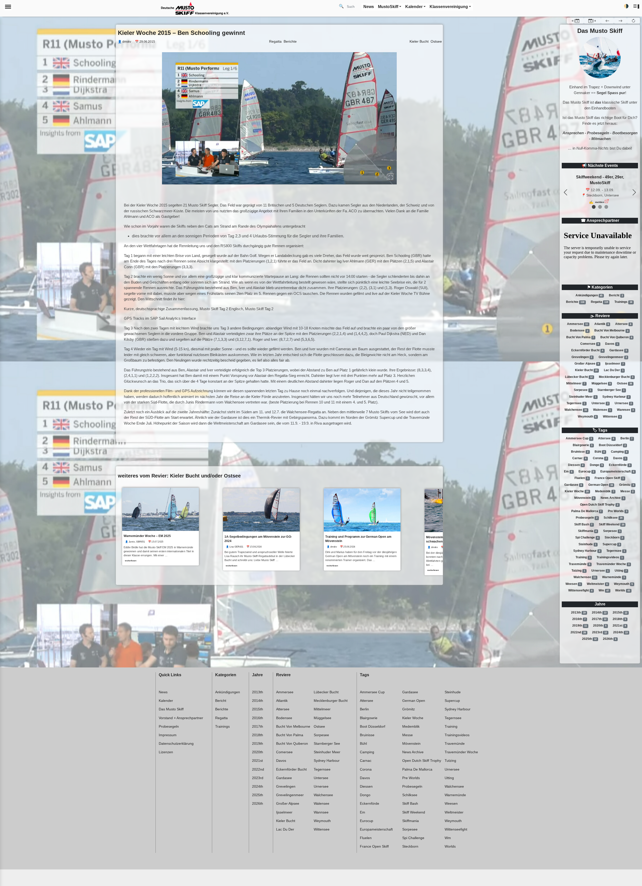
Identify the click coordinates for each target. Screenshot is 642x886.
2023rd (599, 632)
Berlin (626, 438)
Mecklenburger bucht (616, 377)
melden (599, 196)
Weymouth (587, 416)
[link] (160, 527)
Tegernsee (576, 403)
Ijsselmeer (614, 363)
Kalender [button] (414, 7)
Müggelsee (601, 383)
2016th (579, 619)
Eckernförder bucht (587, 350)
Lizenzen (166, 752)
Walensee (602, 410)
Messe (626, 491)
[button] (636, 6)
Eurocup (586, 471)
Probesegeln (586, 517)
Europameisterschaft (617, 471)
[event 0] (594, 207)
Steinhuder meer (582, 396)
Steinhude (587, 544)
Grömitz (626, 485)
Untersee (600, 403)
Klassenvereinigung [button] (449, 7)
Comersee (589, 344)
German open (600, 485)
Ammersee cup (579, 438)
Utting (621, 570)
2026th (609, 639)
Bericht (616, 295)
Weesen (573, 584)
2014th (599, 612)
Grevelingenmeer (613, 357)
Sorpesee (582, 390)
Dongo (596, 465)
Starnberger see (610, 390)
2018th (619, 619)
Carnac (579, 458)
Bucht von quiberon (616, 337)
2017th (599, 619)
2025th (589, 639)
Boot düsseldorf (612, 445)
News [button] (368, 7)
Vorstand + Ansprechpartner (181, 718)
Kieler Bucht (419, 41)
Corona (600, 458)
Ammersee (577, 324)
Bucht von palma (580, 337)
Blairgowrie (583, 445)
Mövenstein (584, 498)
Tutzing (578, 570)
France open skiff (609, 478)
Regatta (599, 302)
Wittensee (612, 416)
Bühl (600, 451)
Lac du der (613, 370)
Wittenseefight (580, 590)
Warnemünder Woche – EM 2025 (147, 536)
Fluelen (581, 478)
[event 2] (606, 207)
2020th (599, 625)
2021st (619, 625)
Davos (611, 344)
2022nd (578, 632)
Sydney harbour (615, 396)
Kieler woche (577, 491)
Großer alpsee (587, 363)
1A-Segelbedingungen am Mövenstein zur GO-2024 (258, 538)
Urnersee (623, 403)
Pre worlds (617, 511)
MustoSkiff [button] (388, 7)
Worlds (622, 590)
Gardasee (618, 350)
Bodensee (579, 330)
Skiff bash (583, 524)
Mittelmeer (575, 383)
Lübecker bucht (579, 377)
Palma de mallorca (586, 511)
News (163, 692)
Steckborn (614, 537)
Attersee (623, 324)
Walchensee (576, 410)
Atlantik (601, 324)
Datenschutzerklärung (176, 743)
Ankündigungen (589, 295)
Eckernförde (619, 465)
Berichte (575, 302)
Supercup (611, 544)
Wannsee (625, 410)
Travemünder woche (612, 564)
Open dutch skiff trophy (599, 504)
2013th (578, 612)
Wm (604, 590)
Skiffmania (587, 531)
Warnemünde (613, 577)
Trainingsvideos (610, 557)
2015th (620, 612)
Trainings (623, 302)
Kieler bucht (586, 370)
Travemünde (579, 564)
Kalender (166, 701)
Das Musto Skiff (171, 709)
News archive (612, 498)
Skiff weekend (611, 524)
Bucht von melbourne (611, 330)
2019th (579, 625)
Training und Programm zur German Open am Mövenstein (358, 538)
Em (568, 471)
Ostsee (624, 383)
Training (583, 557)
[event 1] (600, 207)
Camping (619, 451)
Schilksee (613, 517)
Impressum (168, 735)
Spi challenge (586, 537)
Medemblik (604, 491)
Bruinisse (579, 451)
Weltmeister (597, 584)
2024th (620, 632)
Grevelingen (582, 357)
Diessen (575, 465)
